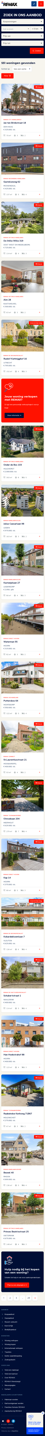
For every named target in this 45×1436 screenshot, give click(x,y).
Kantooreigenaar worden (14, 1403)
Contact (8, 1389)
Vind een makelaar (12, 1370)
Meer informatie (13, 415)
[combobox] (15, 28)
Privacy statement (7, 1428)
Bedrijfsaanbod (10, 1329)
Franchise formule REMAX (15, 1407)
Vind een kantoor (11, 1374)
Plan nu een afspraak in (16, 1285)
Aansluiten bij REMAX (13, 1411)
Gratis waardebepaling (13, 1356)
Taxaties (8, 1352)
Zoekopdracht (10, 1360)
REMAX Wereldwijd (12, 1381)
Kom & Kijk (9, 1326)
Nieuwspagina (10, 1385)
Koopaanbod (9, 1314)
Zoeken (38, 51)
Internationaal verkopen (14, 1348)
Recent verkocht (11, 1322)
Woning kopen (10, 1344)
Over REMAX (10, 1377)
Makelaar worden (11, 1399)
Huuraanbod (9, 1318)
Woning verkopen (11, 1340)
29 (29, 1298)
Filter (6, 76)
